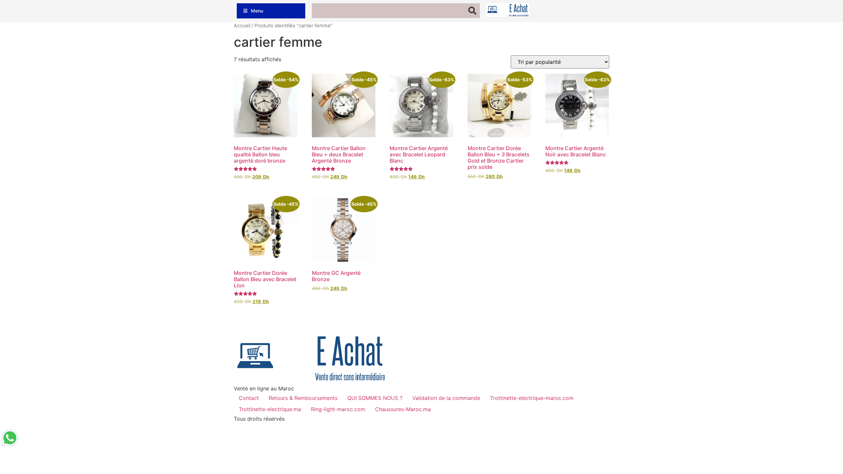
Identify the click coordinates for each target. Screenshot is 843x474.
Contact (249, 398)
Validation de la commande (446, 398)
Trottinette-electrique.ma (270, 409)
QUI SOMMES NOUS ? (374, 398)
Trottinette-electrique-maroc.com (532, 398)
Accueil (242, 26)
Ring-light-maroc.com (338, 409)
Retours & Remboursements (303, 398)
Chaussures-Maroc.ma (403, 409)
